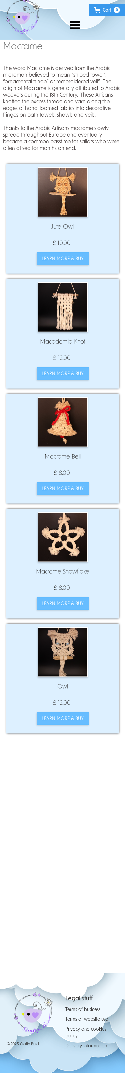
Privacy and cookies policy (85, 1032)
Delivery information (86, 1045)
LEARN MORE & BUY (63, 258)
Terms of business (82, 1009)
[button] (67, 25)
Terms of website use (86, 1019)
